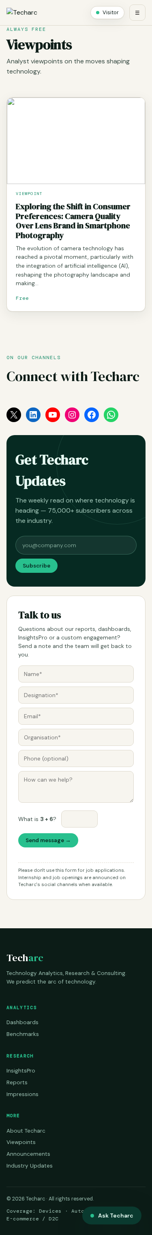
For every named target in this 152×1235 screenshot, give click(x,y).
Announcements (28, 1153)
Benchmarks (22, 1034)
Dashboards (22, 1022)
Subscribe (36, 565)
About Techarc (25, 1130)
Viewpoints (21, 1142)
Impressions (22, 1094)
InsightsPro (20, 1070)
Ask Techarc (115, 1215)
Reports (17, 1082)
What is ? (37, 819)
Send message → (48, 840)
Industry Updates (29, 1165)
